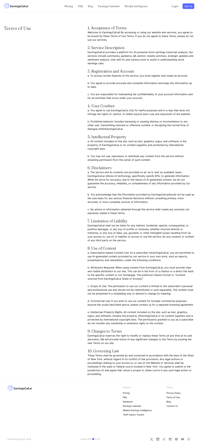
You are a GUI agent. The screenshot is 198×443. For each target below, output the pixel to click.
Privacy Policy (173, 393)
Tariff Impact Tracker (133, 414)
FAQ (80, 6)
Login (175, 6)
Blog (90, 6)
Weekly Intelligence (136, 6)
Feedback (128, 401)
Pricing (69, 6)
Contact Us (172, 406)
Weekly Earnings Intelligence (137, 410)
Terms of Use (173, 397)
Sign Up (188, 6)
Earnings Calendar (109, 6)
